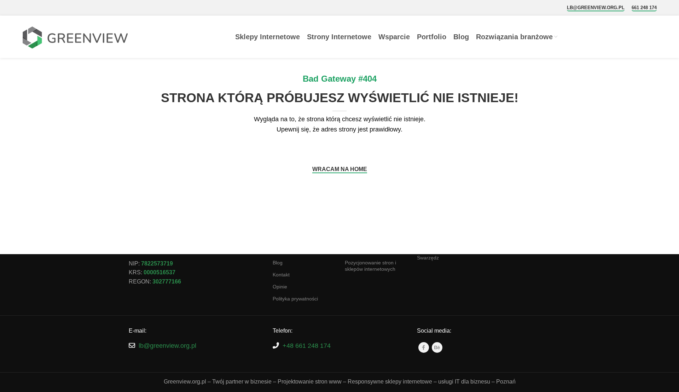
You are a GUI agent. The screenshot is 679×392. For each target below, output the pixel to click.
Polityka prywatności (295, 299)
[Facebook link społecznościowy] (423, 347)
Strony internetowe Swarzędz (438, 254)
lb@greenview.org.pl (596, 7)
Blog (278, 262)
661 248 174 (644, 7)
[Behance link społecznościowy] (437, 347)
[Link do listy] (195, 346)
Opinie (280, 286)
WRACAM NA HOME (339, 169)
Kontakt (281, 274)
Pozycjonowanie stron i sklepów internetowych (370, 266)
